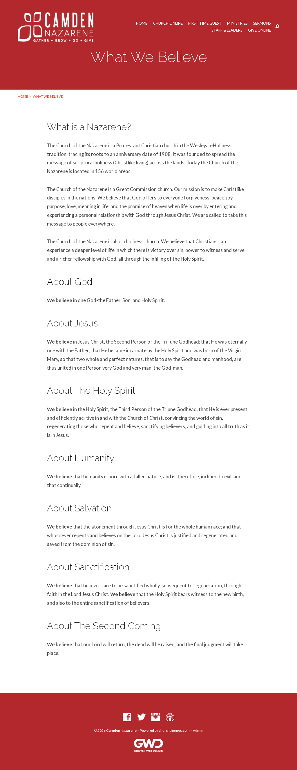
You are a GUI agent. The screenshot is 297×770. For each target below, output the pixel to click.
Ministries (237, 23)
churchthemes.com (174, 730)
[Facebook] (127, 717)
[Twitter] (141, 717)
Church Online (168, 23)
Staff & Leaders (226, 30)
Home (141, 23)
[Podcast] (170, 717)
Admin (198, 730)
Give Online (259, 30)
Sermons (262, 23)
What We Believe (48, 96)
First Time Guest (205, 23)
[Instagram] (155, 717)
